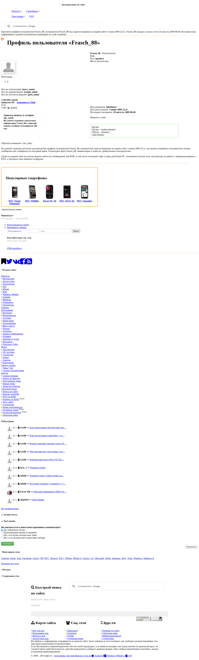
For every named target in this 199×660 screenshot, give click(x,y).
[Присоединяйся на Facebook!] (23, 263)
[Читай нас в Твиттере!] (9, 263)
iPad (5, 292)
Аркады (6, 360)
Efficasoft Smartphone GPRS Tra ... (50, 491)
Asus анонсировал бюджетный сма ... (47, 427)
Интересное (8, 278)
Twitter (70, 636)
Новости (5, 276)
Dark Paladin (38, 499)
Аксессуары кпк (40, 638)
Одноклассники (75, 638)
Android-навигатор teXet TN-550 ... (46, 459)
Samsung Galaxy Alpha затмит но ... (47, 475)
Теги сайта (8, 402)
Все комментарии (10, 508)
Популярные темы (12, 381)
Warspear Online (37, 467)
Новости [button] (16, 11)
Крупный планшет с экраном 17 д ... (48, 483)
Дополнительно (9, 389)
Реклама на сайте (110, 630)
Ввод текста (9, 326)
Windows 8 (148, 558)
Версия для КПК (11, 394)
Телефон (7, 336)
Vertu (129, 558)
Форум (4, 373)
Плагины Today (10, 344)
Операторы (8, 305)
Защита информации (13, 334)
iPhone (6, 289)
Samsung (116, 558)
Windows (137, 558)
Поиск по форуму (11, 378)
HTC (46, 558)
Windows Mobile (11, 294)
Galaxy (36, 558)
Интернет (7, 313)
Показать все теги (10, 563)
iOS (4, 286)
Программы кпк (40, 633)
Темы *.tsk (8, 368)
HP (41, 558)
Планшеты (8, 302)
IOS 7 (61, 558)
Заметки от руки (11, 339)
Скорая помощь (10, 376)
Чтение (6, 328)
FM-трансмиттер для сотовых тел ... (47, 451)
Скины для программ (13, 370)
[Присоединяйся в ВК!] (16, 263)
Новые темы (9, 383)
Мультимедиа (9, 315)
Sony (123, 558)
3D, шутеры (8, 352)
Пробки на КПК (11, 399)
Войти (76, 230)
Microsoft (99, 558)
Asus (19, 558)
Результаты (191, 546)
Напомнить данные (16, 227)
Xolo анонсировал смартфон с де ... (46, 435)
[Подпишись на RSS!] (29, 263)
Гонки (6, 357)
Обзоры (5, 307)
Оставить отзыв (10, 410)
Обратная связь (10, 415)
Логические (8, 349)
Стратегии (8, 355)
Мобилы (7, 299)
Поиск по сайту (10, 391)
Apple (13, 558)
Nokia (108, 558)
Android (6, 297)
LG (92, 558)
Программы (7, 310)
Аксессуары (9, 281)
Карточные (8, 362)
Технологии (9, 284)
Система (7, 318)
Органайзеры (9, 323)
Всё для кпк (38, 630)
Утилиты (7, 331)
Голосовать (7, 543)
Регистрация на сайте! (18, 224)
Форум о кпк (38, 636)
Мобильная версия (111, 636)
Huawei (54, 558)
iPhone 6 (77, 558)
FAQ (31, 16)
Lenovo (85, 558)
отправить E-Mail (26, 102)
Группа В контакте (12, 412)
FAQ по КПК (9, 397)
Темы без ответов (11, 386)
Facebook (26, 558)
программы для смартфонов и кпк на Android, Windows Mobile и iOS (93, 655)
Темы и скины (8, 365)
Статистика (8, 404)
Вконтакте (72, 630)
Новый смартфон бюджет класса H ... (47, 443)
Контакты (7, 341)
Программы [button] (18, 16)
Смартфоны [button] (32, 11)
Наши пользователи (12, 407)
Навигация (8, 320)
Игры (4, 347)
